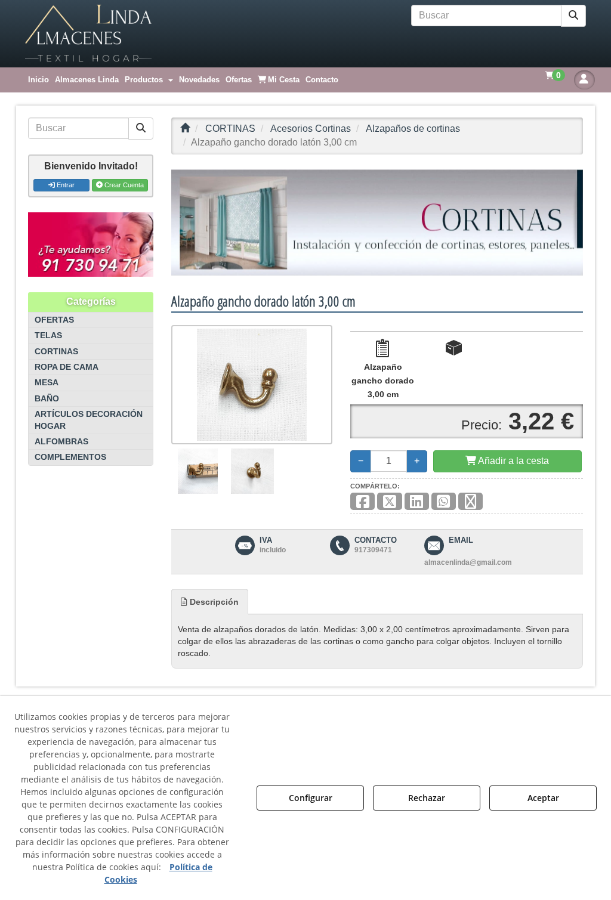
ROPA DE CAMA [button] (66, 367)
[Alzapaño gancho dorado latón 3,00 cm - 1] (197, 471)
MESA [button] (46, 382)
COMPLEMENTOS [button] (70, 457)
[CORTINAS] (377, 222)
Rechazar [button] (426, 797)
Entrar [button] (65, 184)
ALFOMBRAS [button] (61, 441)
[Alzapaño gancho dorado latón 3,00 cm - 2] (252, 471)
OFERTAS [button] (54, 320)
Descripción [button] (213, 602)
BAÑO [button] (47, 398)
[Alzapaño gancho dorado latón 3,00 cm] (252, 385)
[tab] (209, 601)
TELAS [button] (48, 335)
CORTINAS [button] (56, 351)
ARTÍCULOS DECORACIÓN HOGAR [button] (89, 420)
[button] (88, 33)
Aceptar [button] (543, 797)
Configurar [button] (310, 797)
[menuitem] (38, 79)
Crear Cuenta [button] (123, 184)
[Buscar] (573, 16)
